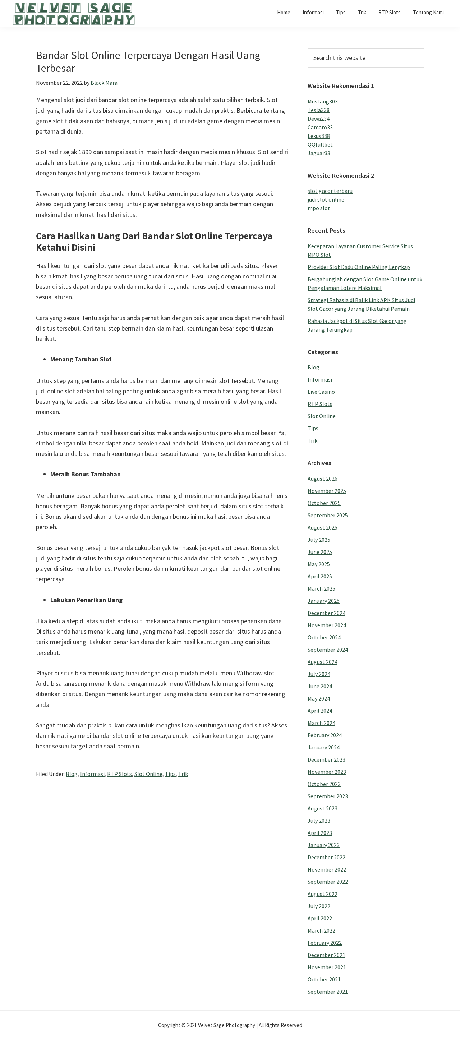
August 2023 (322, 808)
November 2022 (327, 869)
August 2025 (322, 527)
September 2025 (328, 515)
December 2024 (326, 612)
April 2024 (320, 710)
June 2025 (320, 551)
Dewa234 (319, 118)
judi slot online (326, 199)
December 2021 (326, 954)
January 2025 (324, 600)
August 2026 (322, 478)
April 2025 (320, 576)
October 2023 (324, 783)
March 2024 (321, 722)
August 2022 (322, 893)
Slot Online (148, 773)
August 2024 (322, 661)
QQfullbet (320, 144)
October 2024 (324, 637)
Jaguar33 (319, 153)
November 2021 (327, 967)
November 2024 (327, 625)
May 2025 (319, 564)
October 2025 (324, 503)
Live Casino (321, 391)
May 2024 (319, 698)
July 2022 (319, 906)
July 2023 (319, 820)
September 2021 (328, 991)
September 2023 (328, 796)
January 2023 (324, 845)
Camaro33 (320, 127)
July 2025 (319, 539)
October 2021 (324, 979)
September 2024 (328, 649)
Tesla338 (319, 110)
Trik (183, 773)
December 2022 (326, 857)
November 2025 (327, 490)
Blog (72, 773)
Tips (170, 773)
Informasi (92, 773)
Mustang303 (323, 101)
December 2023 (326, 759)
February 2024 (325, 735)
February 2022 (325, 942)
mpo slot (319, 208)
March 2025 (321, 588)
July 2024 (319, 674)
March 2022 (321, 930)
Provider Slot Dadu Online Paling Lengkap (359, 267)
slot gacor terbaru (330, 190)
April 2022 (320, 918)
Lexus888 (319, 135)
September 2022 (328, 881)
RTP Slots (119, 773)
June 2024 (320, 686)
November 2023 (327, 771)
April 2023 (320, 832)
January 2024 (324, 747)
